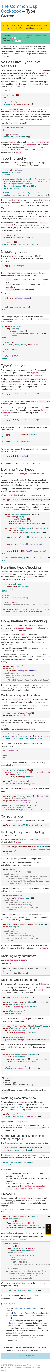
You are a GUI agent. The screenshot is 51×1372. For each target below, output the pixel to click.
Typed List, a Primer (22, 1313)
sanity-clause (18, 1125)
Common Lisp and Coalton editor (31, 35)
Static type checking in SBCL (25, 1308)
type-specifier (25, 112)
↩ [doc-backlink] (40, 1350)
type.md (31, 1355)
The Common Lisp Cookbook (19, 8)
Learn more (40, 28)
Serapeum (9, 1143)
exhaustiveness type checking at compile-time (24, 1335)
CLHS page (21, 463)
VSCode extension (33, 38)
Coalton (12, 1320)
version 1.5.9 (16, 1107)
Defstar (7, 1155)
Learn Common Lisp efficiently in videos (29, 25)
